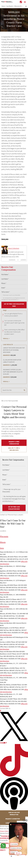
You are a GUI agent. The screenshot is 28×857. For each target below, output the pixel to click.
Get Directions (4, 564)
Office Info (24, 561)
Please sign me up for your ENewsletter (11, 295)
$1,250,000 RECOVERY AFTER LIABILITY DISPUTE (12, 362)
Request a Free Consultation (14, 443)
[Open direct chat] (24, 820)
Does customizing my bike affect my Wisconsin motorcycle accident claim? (14, 332)
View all (5, 338)
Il (3, 542)
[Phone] (21, 2)
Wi (4, 536)
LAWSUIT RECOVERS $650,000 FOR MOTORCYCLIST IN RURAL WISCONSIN (13, 351)
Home (3, 6)
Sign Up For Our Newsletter (14, 813)
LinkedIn (23, 259)
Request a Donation (13, 819)
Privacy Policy (4, 831)
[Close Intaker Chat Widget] (26, 820)
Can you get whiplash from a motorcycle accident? (12, 315)
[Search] (24, 390)
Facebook (12, 259)
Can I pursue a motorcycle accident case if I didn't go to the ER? (13, 323)
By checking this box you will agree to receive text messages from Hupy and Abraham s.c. (14, 498)
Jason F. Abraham (13, 248)
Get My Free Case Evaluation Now (14, 305)
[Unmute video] (18, 836)
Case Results (9, 6)
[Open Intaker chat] (11, 856)
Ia (2, 548)
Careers (8, 823)
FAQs (5, 310)
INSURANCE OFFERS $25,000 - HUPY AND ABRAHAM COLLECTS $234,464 (12, 373)
